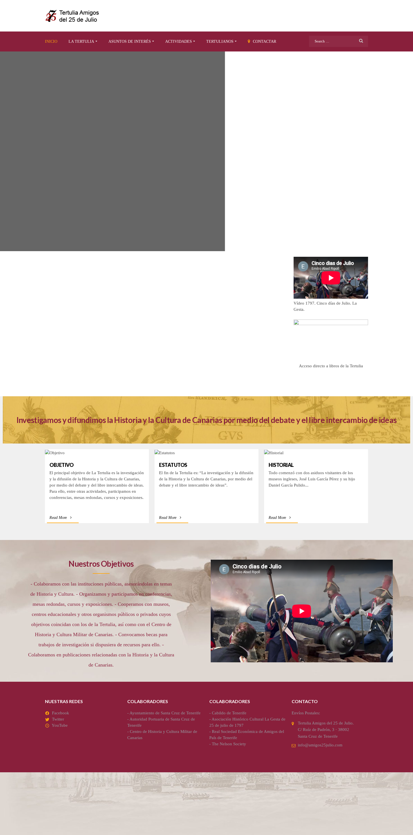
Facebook (60, 713)
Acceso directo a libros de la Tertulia (331, 366)
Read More (58, 518)
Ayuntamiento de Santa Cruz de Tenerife (165, 713)
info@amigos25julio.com (320, 745)
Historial (281, 465)
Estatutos (173, 465)
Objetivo (61, 465)
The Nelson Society (229, 744)
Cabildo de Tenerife (229, 713)
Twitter (58, 719)
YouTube (60, 725)
